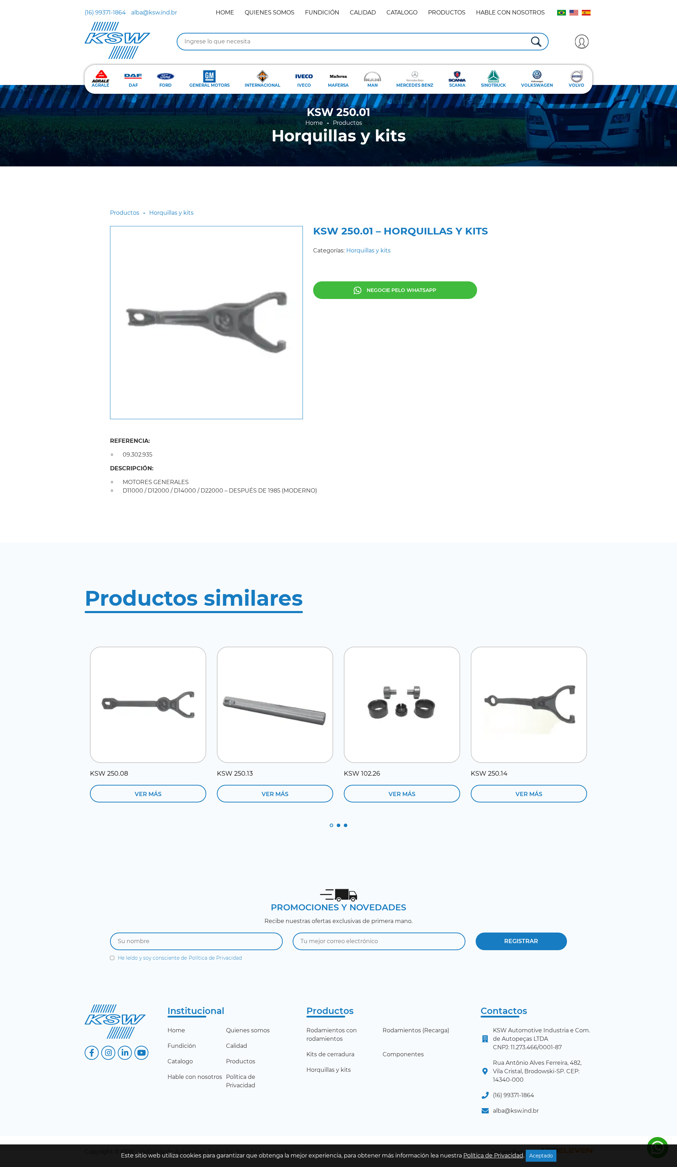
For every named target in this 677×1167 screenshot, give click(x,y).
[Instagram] (108, 1053)
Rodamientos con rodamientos (331, 1034)
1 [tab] (331, 825)
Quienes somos (269, 12)
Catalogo (401, 12)
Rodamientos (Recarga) (416, 1030)
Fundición (322, 12)
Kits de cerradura (330, 1054)
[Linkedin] (125, 1053)
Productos (446, 12)
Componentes (403, 1054)
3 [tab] (345, 825)
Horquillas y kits (339, 135)
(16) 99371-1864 (105, 12)
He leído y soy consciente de (180, 957)
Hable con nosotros (510, 12)
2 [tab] (338, 825)
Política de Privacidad (215, 957)
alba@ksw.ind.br (154, 12)
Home (225, 12)
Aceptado (541, 1156)
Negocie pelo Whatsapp (401, 290)
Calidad (363, 12)
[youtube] (141, 1053)
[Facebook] (92, 1053)
